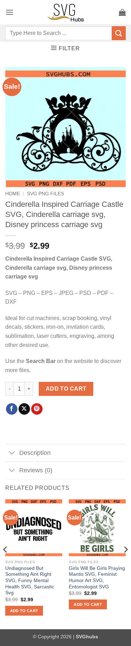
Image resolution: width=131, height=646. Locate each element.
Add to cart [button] (24, 611)
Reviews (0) (35, 470)
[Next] (125, 563)
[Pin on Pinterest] (37, 409)
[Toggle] (12, 453)
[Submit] (119, 33)
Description (35, 452)
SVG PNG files (45, 193)
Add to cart (66, 389)
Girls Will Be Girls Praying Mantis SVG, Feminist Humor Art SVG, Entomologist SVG (97, 577)
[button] (9, 12)
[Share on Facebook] (11, 409)
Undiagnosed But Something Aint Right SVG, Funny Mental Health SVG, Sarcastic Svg (29, 581)
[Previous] (5, 563)
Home (12, 193)
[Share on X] (24, 409)
